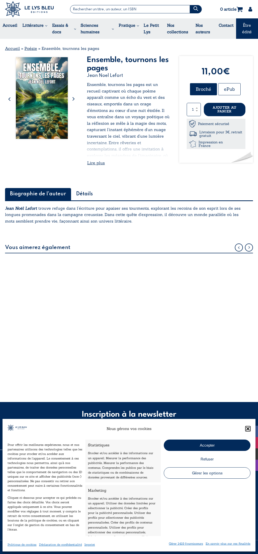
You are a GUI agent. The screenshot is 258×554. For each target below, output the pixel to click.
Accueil (10, 25)
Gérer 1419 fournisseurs (186, 543)
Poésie (30, 48)
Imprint (89, 544)
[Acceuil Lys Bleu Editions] (29, 9)
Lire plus (96, 162)
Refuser (207, 459)
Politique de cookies (22, 544)
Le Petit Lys (151, 28)
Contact (226, 25)
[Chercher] (195, 9)
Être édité (247, 28)
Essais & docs (60, 28)
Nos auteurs (203, 28)
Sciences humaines (90, 28)
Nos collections (177, 28)
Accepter (207, 445)
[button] (247, 428)
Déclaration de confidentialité (60, 544)
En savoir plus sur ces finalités (228, 543)
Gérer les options (207, 473)
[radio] (203, 89)
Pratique (127, 25)
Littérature (33, 25)
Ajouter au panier (225, 109)
